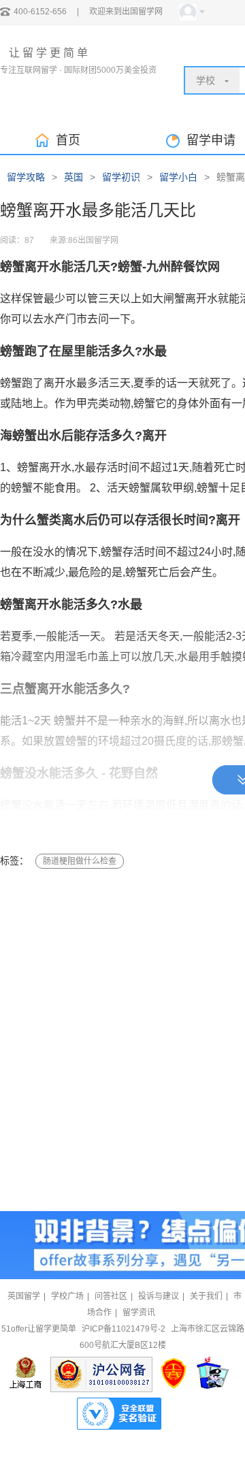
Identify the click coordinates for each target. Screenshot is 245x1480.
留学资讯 (138, 1312)
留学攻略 (26, 177)
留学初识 (121, 177)
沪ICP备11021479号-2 (123, 1329)
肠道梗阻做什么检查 (79, 861)
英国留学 (23, 1296)
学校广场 (67, 1296)
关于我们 (206, 1296)
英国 (73, 177)
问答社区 (111, 1296)
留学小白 (178, 177)
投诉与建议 (158, 1296)
